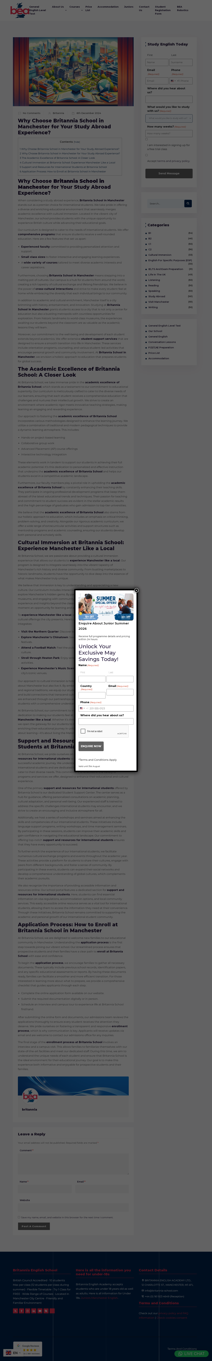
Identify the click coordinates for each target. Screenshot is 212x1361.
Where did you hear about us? (102, 715)
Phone (90, 702)
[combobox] (83, 708)
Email (118, 686)
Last (110, 672)
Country (86, 687)
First (82, 672)
